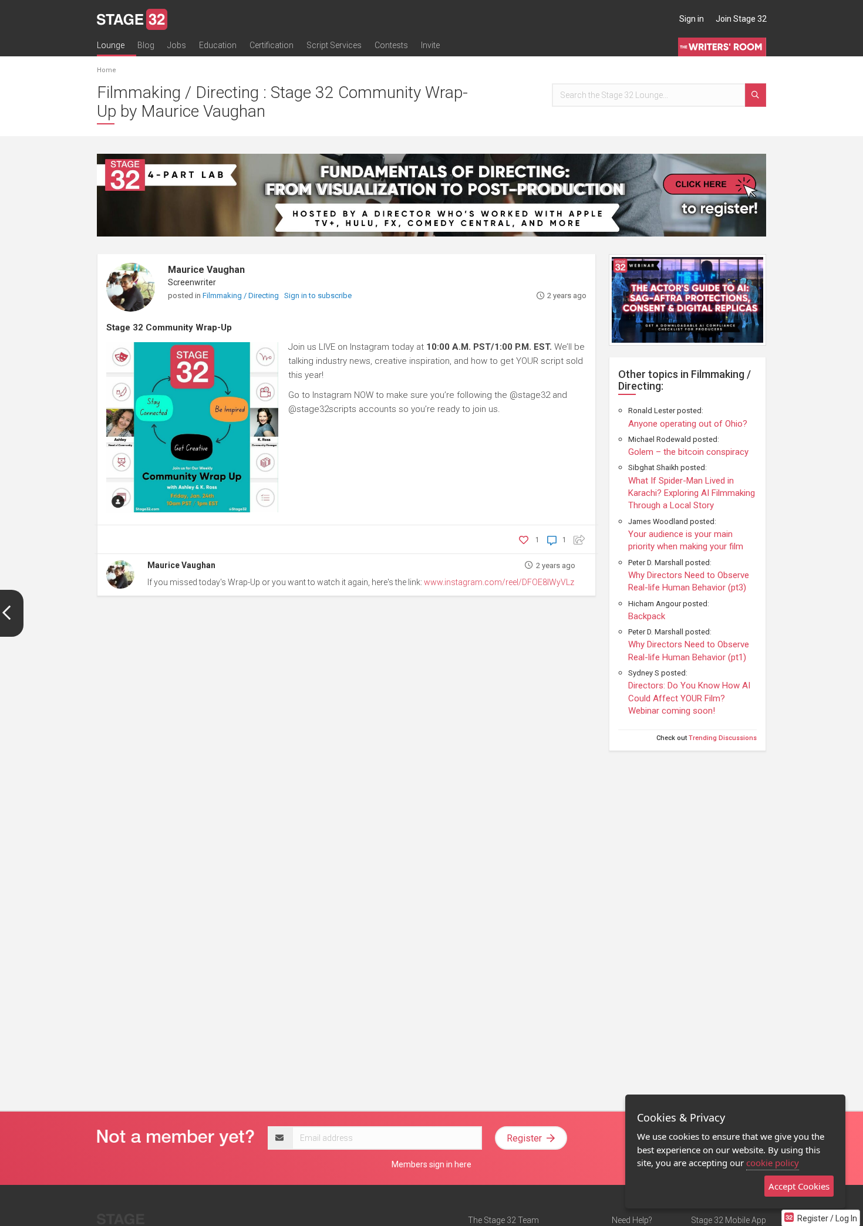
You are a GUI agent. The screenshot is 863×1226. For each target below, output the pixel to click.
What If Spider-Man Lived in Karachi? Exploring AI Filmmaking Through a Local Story (691, 493)
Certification (272, 45)
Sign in (691, 18)
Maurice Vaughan (206, 269)
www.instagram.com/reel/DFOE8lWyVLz (499, 582)
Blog (145, 45)
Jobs (176, 45)
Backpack (646, 616)
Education (218, 45)
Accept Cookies (799, 1186)
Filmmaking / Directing (242, 295)
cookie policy (772, 1162)
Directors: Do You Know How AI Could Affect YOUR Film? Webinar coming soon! (689, 698)
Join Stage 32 (741, 18)
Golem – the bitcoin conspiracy (688, 452)
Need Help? (632, 1220)
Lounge (110, 45)
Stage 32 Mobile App (728, 1220)
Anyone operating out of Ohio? (687, 423)
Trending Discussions (723, 738)
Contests (391, 45)
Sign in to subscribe (318, 295)
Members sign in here (431, 1164)
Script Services (334, 45)
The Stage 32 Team (503, 1220)
